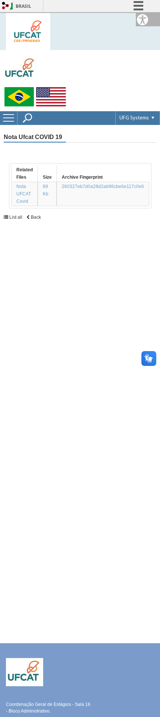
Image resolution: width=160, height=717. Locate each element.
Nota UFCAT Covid (23, 194)
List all (15, 217)
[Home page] (28, 31)
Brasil (23, 6)
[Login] (5, 6)
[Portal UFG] (20, 68)
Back (35, 217)
